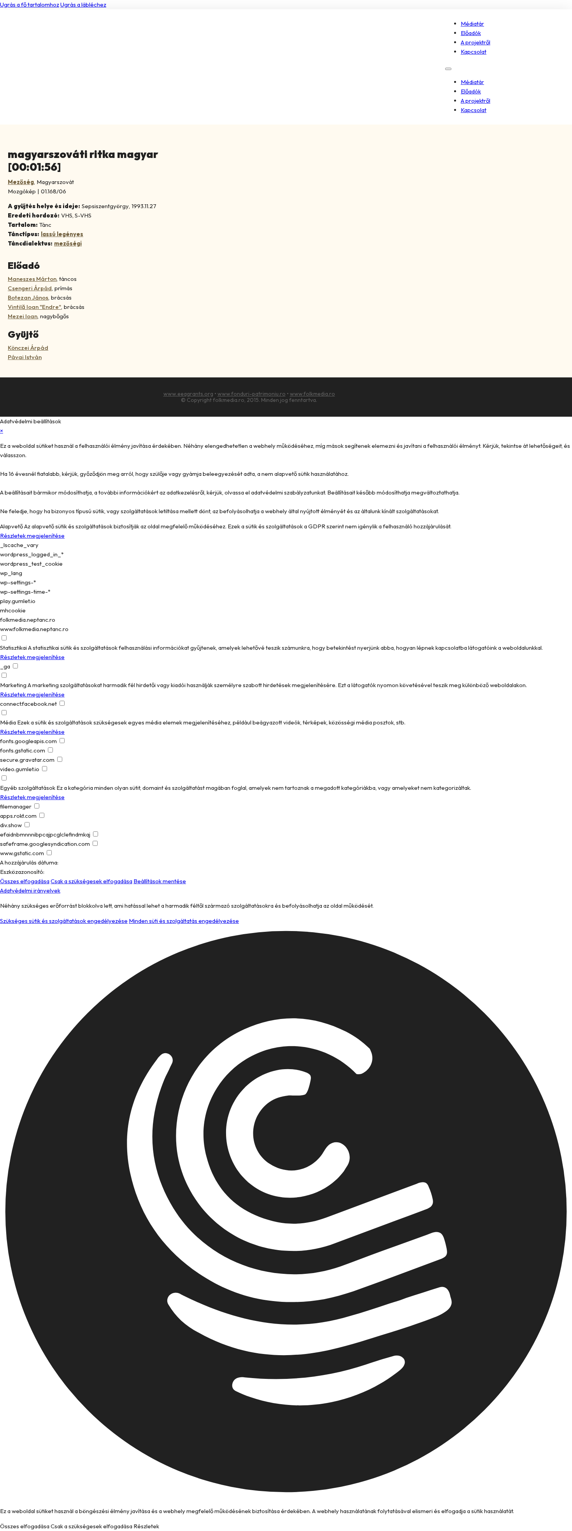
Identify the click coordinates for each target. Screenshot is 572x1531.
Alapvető (11, 526)
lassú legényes (62, 234)
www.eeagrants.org (188, 393)
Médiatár (472, 23)
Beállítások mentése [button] (159, 881)
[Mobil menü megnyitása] (448, 69)
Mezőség (21, 182)
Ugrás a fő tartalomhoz (29, 4)
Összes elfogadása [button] (24, 881)
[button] (286, 1213)
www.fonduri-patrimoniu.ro (252, 393)
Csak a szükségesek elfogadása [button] (91, 881)
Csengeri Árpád (30, 288)
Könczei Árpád (28, 347)
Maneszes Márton (32, 278)
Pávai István (25, 357)
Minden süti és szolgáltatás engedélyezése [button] (184, 920)
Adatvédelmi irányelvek (30, 890)
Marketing (13, 685)
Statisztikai (13, 647)
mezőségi (68, 243)
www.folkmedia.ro (312, 393)
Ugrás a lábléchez (83, 4)
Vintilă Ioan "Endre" (34, 306)
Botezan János (28, 297)
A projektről (475, 42)
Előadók (471, 33)
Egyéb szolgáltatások (27, 787)
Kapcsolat (473, 51)
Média (8, 722)
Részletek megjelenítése (32, 535)
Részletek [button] (146, 1526)
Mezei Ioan (22, 316)
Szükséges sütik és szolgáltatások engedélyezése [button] (64, 920)
